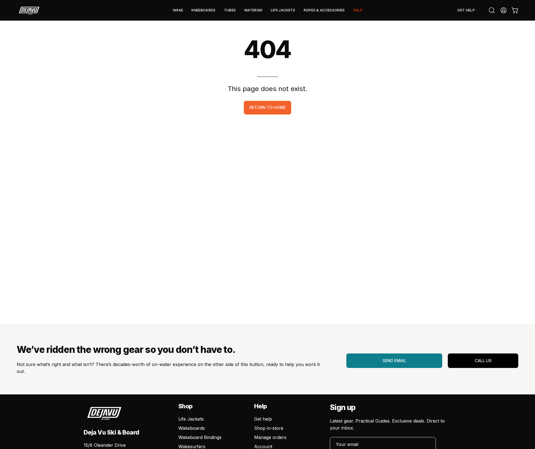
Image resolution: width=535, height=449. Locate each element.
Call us (483, 360)
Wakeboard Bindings (200, 437)
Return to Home (267, 107)
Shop (185, 406)
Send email (394, 360)
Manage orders (270, 437)
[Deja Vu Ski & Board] (29, 10)
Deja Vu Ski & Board (111, 432)
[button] (178, 10)
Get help (263, 419)
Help (260, 406)
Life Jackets (191, 419)
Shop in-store (268, 428)
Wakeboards (191, 428)
